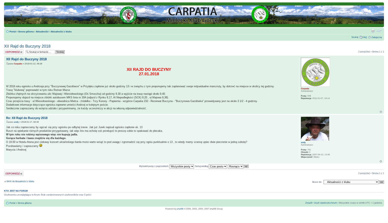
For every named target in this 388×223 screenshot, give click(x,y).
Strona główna (26, 31)
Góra (381, 112)
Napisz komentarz (13, 50)
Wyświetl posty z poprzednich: (154, 166)
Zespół (308, 203)
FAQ (365, 37)
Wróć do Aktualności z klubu (20, 181)
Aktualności (42, 31)
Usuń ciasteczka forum (325, 203)
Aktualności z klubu (61, 31)
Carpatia (18, 64)
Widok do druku (373, 31)
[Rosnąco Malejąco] (238, 166)
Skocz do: (317, 182)
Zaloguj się (376, 37)
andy (16, 122)
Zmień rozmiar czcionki (379, 31)
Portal (12, 31)
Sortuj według (202, 166)
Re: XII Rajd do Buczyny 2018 (26, 118)
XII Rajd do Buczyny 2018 (27, 46)
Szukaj (354, 37)
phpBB (180, 209)
